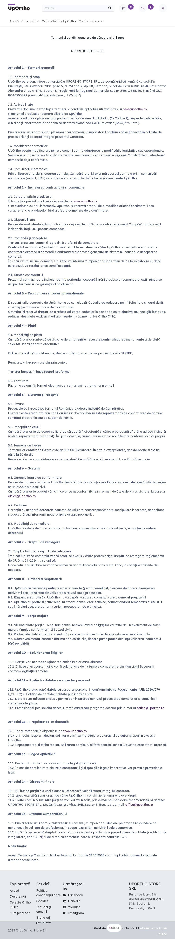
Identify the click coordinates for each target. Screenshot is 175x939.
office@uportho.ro (22, 496)
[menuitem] (14, 21)
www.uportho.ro (135, 109)
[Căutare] (110, 8)
